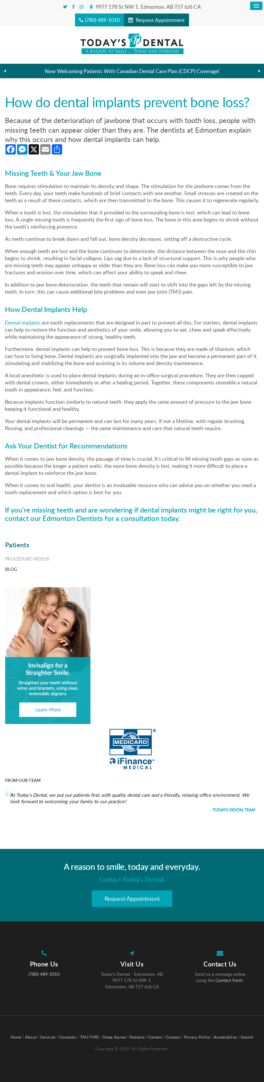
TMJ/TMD (89, 1037)
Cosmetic (68, 1037)
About (31, 1037)
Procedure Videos (27, 559)
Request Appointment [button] (160, 20)
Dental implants (23, 322)
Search (247, 1037)
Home (16, 1037)
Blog (11, 569)
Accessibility (225, 1037)
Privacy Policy (197, 1037)
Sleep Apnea (114, 1037)
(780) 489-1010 (102, 20)
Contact (172, 1037)
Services (48, 1037)
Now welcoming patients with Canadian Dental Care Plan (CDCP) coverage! (132, 71)
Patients (137, 1037)
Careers (155, 1037)
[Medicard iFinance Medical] (132, 749)
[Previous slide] (5, 71)
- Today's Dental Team (232, 809)
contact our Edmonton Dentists (54, 518)
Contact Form (229, 980)
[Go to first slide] (259, 71)
